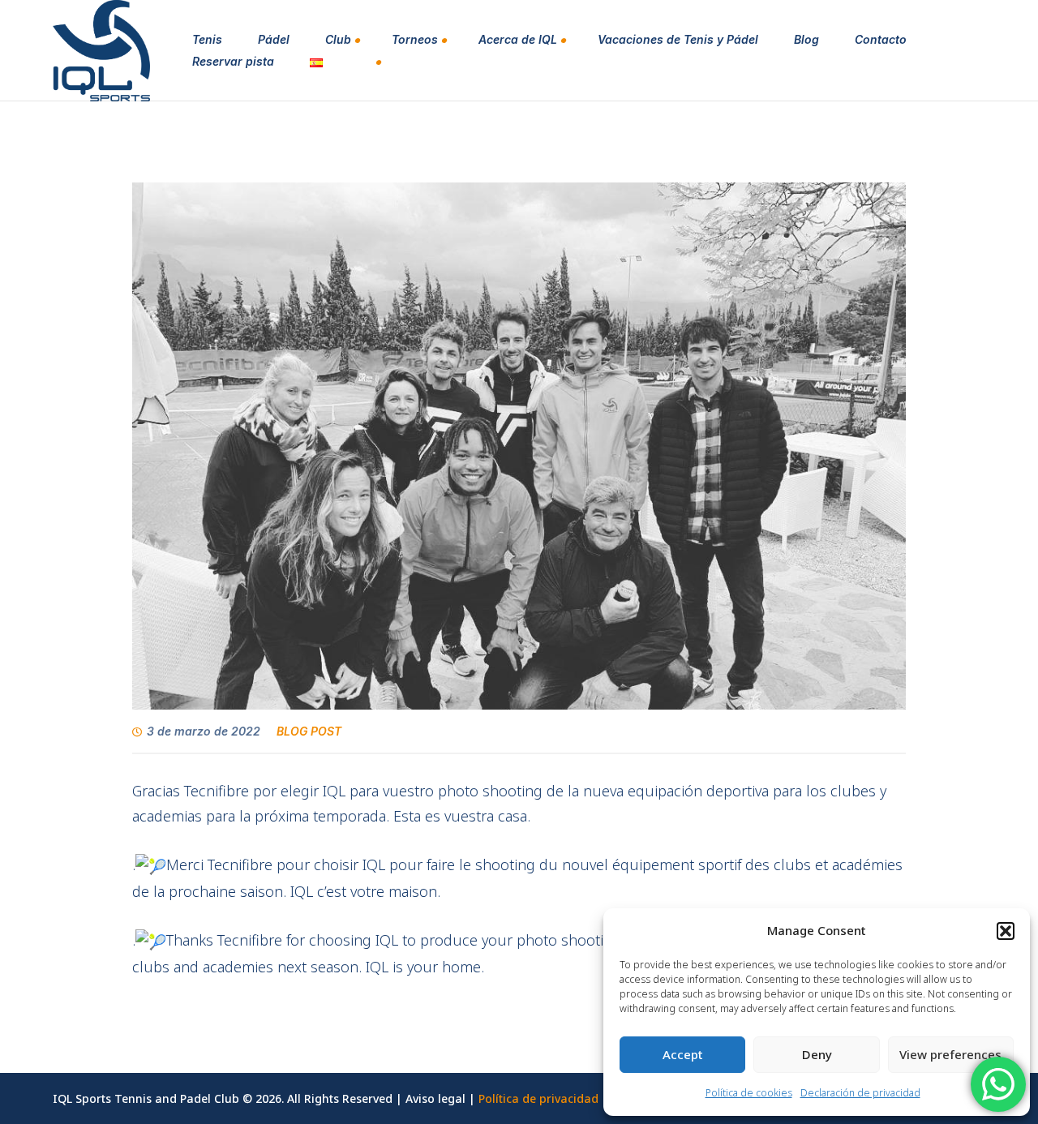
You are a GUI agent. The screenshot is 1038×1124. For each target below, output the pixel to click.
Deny (817, 1054)
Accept (683, 1054)
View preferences (950, 1054)
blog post (309, 731)
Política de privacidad (538, 1098)
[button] (1005, 931)
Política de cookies (749, 1093)
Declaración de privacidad (860, 1093)
